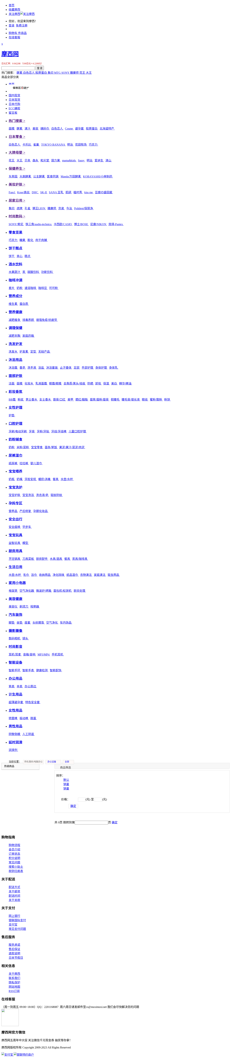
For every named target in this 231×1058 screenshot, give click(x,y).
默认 (66, 779)
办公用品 (15, 678)
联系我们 (14, 978)
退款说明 (14, 953)
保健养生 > (17, 168)
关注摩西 (14, 13)
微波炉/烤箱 (44, 590)
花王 (82, 72)
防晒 (90, 383)
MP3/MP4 (44, 654)
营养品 (13, 511)
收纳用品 (45, 574)
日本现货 (14, 99)
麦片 (12, 288)
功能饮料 (47, 272)
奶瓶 (12, 479)
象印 (51, 72)
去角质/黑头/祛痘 (75, 383)
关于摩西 (14, 973)
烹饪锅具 (15, 558)
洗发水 (13, 351)
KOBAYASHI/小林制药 (98, 176)
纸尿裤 (13, 463)
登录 (11, 25)
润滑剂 (13, 750)
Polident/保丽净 (84, 208)
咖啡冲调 (15, 280)
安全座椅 (15, 526)
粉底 (21, 399)
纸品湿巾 (72, 574)
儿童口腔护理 (78, 431)
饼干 (12, 256)
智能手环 (15, 670)
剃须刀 (24, 606)
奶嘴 (20, 479)
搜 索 (39, 68)
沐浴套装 (52, 367)
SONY (65, 72)
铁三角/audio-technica (38, 224)
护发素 (24, 351)
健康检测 (42, 670)
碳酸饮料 (33, 272)
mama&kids (69, 160)
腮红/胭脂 (81, 399)
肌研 (69, 192)
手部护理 (88, 367)
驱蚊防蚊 (57, 495)
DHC (35, 192)
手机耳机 (58, 654)
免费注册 (21, 25)
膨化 (30, 240)
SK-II (43, 192)
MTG (57, 72)
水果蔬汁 (15, 272)
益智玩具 (15, 542)
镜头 (25, 638)
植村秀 (78, 192)
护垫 (12, 415)
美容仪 (13, 606)
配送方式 (14, 887)
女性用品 (15, 710)
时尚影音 (15, 646)
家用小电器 (17, 583)
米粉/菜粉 (23, 447)
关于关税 (14, 900)
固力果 (56, 160)
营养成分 (15, 296)
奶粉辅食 (15, 439)
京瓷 (61, 208)
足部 (77, 367)
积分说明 (14, 858)
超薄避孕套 (16, 702)
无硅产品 (44, 351)
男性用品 (15, 726)
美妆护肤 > (17, 184)
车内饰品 (66, 622)
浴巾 (34, 574)
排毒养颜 (28, 319)
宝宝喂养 (15, 471)
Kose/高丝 (23, 192)
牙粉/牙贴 (43, 431)
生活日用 (15, 567)
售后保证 (14, 949)
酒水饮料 (15, 264)
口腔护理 (15, 423)
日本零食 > (17, 137)
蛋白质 (24, 303)
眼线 (145, 399)
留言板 (13, 112)
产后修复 (25, 511)
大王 (89, 72)
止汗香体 (66, 367)
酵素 (20, 72)
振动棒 (24, 718)
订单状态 (14, 853)
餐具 (56, 479)
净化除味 (59, 574)
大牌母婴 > (17, 152)
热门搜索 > (17, 121)
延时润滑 (15, 742)
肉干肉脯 (41, 240)
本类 (20, 686)
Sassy (81, 160)
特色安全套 (32, 702)
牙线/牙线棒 (59, 431)
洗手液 (32, 367)
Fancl (12, 192)
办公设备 (51, 762)
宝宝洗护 (15, 487)
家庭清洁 (100, 574)
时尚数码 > (17, 216)
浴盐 (41, 367)
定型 (33, 351)
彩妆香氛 (15, 392)
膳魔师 (74, 72)
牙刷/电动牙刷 (18, 431)
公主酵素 (39, 176)
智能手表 (28, 670)
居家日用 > (17, 200)
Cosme (69, 128)
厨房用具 (15, 551)
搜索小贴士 (16, 866)
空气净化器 (27, 590)
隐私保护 (14, 982)
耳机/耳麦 (15, 654)
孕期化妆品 (40, 511)
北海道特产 (107, 128)
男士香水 (32, 399)
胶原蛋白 (41, 72)
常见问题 (14, 862)
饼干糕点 (15, 248)
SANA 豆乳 (56, 192)
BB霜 (12, 399)
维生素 (13, 303)
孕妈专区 (15, 503)
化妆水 (29, 383)
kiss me (88, 192)
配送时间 (14, 895)
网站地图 (14, 986)
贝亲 (28, 160)
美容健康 (15, 599)
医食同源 (53, 176)
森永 (35, 160)
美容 (35, 128)
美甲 (70, 399)
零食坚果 (15, 232)
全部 (67, 762)
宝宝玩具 (15, 535)
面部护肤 (15, 376)
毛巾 (26, 574)
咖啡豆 (43, 288)
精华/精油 (125, 383)
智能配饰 (56, 670)
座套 (28, 622)
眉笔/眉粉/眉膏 (99, 399)
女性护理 (15, 407)
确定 (73, 806)
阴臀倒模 (15, 734)
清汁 (28, 128)
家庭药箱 (28, 335)
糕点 (28, 256)
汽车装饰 (15, 615)
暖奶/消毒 (44, 479)
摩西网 (10, 54)
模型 (25, 542)
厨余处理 (80, 590)
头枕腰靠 (38, 622)
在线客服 (14, 37)
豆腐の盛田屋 (104, 192)
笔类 (12, 686)
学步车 (27, 526)
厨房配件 (42, 558)
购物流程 (14, 845)
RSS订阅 (14, 991)
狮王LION (39, 208)
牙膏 (32, 431)
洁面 (12, 383)
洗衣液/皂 (42, 495)
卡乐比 (27, 144)
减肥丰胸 (15, 335)
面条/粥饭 (51, 447)
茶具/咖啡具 (80, 558)
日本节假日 (16, 957)
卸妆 (98, 383)
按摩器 (35, 606)
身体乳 (113, 367)
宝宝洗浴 (28, 495)
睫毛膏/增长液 (131, 399)
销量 (66, 784)
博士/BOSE (81, 224)
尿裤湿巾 (15, 455)
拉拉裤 (24, 463)
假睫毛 (115, 399)
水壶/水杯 (67, 479)
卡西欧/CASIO (63, 224)
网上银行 (14, 915)
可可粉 (53, 288)
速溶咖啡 (31, 288)
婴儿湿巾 (36, 463)
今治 (69, 208)
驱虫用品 (114, 574)
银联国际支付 (17, 920)
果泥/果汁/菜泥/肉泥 (72, 447)
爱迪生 (99, 160)
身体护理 (101, 367)
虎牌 (20, 208)
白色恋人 (29, 72)
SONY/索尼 (16, 224)
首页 (11, 5)
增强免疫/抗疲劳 (47, 319)
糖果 (22, 240)
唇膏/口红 (59, 399)
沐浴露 (13, 367)
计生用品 (15, 694)
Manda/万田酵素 (71, 176)
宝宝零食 (37, 447)
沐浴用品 (15, 360)
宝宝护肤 (15, 495)
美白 (114, 383)
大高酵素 (25, 176)
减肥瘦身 (15, 319)
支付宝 (13, 924)
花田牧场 (81, 144)
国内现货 (14, 95)
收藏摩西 (14, 9)
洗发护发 (15, 344)
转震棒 (13, 718)
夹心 (20, 256)
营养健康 (15, 312)
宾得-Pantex (116, 224)
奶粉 (20, 288)
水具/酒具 (56, 558)
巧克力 (93, 144)
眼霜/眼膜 (55, 383)
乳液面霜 (41, 383)
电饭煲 (13, 590)
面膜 (12, 128)
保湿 (106, 383)
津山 (108, 160)
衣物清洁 (86, 574)
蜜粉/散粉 (156, 399)
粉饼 (167, 399)
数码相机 (15, 638)
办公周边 (31, 686)
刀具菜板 (28, 558)
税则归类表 (16, 871)
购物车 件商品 (18, 33)
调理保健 (15, 328)
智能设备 (15, 662)
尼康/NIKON (98, 224)
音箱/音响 (29, 654)
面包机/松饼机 (62, 590)
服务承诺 (14, 944)
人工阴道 (28, 734)
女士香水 (45, 399)
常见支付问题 (17, 928)
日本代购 (14, 104)
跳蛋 (33, 718)
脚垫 (12, 622)
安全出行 (15, 519)
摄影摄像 (15, 631)
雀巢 (36, 144)
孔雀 (28, 208)
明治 (70, 144)
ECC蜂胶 (14, 108)
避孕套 (79, 128)
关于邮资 (14, 891)
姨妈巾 (45, 128)
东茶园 (13, 176)
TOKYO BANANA (53, 144)
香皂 (22, 367)
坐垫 (20, 622)
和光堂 (45, 160)
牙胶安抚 (31, 479)
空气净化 (52, 622)
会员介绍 (14, 849)
